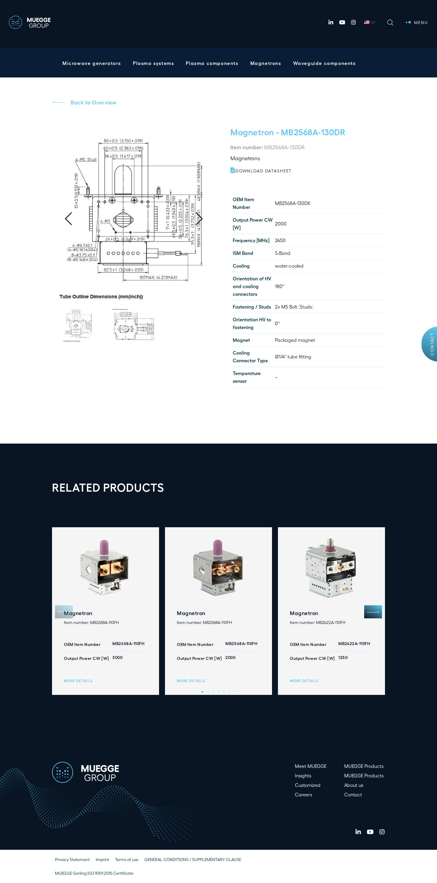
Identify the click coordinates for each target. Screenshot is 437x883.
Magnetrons (265, 63)
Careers (303, 794)
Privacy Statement (72, 859)
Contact (432, 343)
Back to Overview (94, 102)
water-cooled (289, 266)
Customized (307, 785)
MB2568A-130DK (293, 203)
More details (78, 681)
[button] (204, 218)
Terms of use (127, 859)
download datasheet (263, 170)
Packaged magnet (295, 340)
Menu (421, 22)
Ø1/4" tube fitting (293, 356)
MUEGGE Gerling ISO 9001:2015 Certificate (94, 873)
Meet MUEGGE (310, 766)
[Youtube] (342, 22)
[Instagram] (353, 22)
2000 (281, 223)
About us (353, 785)
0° (277, 323)
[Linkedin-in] (331, 22)
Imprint (102, 859)
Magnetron (252, 132)
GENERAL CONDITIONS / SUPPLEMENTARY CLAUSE (192, 859)
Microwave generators (91, 63)
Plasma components (212, 63)
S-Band (282, 253)
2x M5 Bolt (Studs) (294, 306)
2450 (280, 240)
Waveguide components (324, 63)
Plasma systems (153, 63)
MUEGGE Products (363, 766)
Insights (303, 775)
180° (279, 286)
